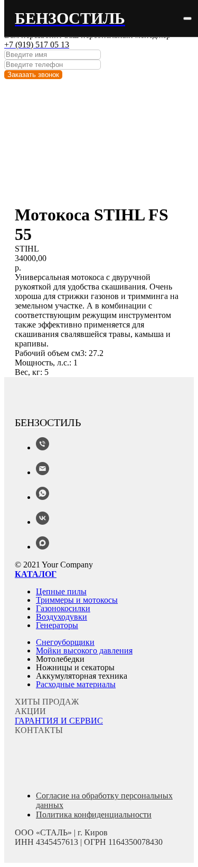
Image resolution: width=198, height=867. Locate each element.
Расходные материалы (76, 684)
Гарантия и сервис (59, 720)
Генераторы (57, 625)
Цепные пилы (61, 591)
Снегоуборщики (65, 642)
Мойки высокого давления (84, 650)
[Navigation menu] (187, 18)
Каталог (35, 574)
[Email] (42, 472)
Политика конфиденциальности (94, 814)
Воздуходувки (61, 616)
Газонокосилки (63, 608)
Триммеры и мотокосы (77, 599)
